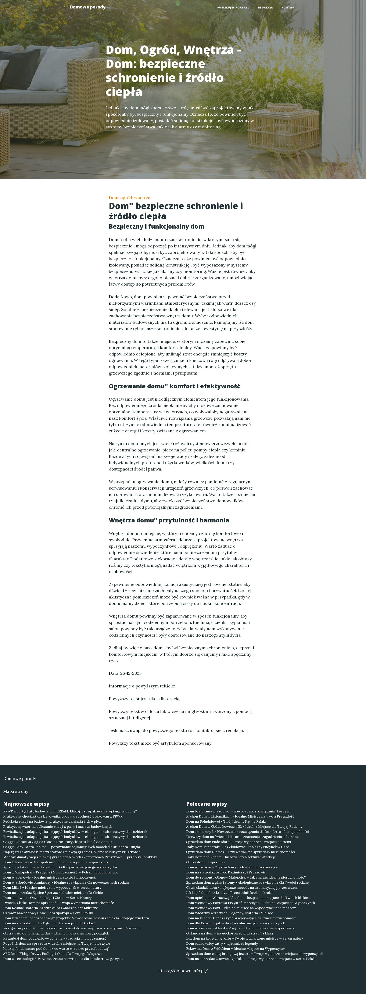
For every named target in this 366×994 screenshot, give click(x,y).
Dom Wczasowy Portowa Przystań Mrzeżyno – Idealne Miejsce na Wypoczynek (250, 903)
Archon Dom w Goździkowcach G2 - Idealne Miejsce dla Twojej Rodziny (244, 826)
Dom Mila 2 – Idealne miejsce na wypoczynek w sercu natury (52, 887)
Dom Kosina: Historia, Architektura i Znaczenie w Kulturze (50, 908)
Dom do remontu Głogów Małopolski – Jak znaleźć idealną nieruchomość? (246, 877)
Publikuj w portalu (233, 7)
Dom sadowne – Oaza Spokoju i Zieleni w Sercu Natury (47, 897)
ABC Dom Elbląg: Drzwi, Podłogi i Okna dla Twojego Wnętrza (52, 953)
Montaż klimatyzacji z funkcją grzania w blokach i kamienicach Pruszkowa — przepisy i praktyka (80, 857)
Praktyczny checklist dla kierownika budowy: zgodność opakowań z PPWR (62, 816)
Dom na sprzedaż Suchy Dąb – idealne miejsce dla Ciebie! (49, 923)
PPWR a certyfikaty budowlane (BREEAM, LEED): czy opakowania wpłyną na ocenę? (70, 811)
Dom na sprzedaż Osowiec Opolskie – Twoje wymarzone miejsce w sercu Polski (250, 959)
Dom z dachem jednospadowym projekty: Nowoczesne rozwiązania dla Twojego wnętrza (76, 918)
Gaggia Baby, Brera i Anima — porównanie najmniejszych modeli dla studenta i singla (71, 847)
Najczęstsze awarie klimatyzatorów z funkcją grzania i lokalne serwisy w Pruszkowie (71, 852)
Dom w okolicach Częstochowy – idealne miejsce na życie (232, 867)
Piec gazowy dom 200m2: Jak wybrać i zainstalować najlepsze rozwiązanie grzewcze (72, 928)
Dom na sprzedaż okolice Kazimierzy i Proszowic (226, 872)
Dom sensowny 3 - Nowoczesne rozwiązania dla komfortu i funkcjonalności (247, 831)
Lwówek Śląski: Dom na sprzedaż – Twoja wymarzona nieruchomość (58, 903)
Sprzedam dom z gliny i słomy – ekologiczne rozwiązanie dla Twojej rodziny (247, 882)
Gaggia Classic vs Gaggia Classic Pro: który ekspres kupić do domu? (57, 842)
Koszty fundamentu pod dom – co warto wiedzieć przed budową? (56, 948)
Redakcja (265, 7)
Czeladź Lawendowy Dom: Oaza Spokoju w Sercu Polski (48, 913)
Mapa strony (15, 791)
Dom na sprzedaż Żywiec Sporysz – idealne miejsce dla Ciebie (53, 892)
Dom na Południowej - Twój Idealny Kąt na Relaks (226, 821)
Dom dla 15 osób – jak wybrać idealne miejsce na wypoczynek (235, 923)
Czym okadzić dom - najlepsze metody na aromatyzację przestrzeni (242, 887)
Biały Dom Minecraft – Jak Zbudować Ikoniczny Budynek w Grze (237, 847)
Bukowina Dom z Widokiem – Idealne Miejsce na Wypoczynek (235, 948)
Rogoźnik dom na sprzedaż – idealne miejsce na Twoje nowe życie (56, 943)
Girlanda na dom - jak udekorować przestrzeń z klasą (229, 933)
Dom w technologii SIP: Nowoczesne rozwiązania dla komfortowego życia (63, 959)
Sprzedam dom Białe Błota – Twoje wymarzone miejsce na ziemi (238, 842)
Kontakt (288, 7)
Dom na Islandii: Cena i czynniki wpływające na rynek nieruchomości (241, 918)
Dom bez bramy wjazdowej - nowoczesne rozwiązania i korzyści (238, 811)
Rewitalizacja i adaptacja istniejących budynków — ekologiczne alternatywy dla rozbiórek (75, 831)
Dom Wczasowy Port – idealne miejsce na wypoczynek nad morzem (241, 908)
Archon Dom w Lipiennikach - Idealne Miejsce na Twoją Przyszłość (240, 816)
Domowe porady (87, 7)
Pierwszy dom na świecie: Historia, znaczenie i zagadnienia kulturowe (242, 836)
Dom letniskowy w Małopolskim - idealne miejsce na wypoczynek (55, 862)
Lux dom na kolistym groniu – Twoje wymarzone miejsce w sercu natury (245, 938)
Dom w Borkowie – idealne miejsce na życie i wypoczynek (49, 877)
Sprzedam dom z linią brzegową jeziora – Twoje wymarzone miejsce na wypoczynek (254, 953)
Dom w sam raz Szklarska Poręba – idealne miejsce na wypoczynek (240, 928)
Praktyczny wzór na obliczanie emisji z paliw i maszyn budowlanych (57, 826)
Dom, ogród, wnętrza (129, 197)
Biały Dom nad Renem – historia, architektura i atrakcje (231, 857)
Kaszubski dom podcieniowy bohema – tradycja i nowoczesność (55, 938)
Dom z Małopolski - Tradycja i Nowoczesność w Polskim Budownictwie (60, 872)
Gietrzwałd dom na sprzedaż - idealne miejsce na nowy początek (56, 933)
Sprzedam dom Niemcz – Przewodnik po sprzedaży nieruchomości (240, 852)
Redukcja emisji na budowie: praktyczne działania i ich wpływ (52, 821)
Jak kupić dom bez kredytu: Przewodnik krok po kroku (229, 892)
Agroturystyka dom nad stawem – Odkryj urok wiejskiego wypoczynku (60, 867)
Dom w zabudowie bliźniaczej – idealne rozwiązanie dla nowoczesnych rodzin (66, 882)
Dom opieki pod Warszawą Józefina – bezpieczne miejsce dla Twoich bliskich (248, 897)
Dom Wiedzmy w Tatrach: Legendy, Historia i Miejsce (229, 913)
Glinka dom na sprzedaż (205, 862)
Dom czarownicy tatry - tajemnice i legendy (222, 943)
